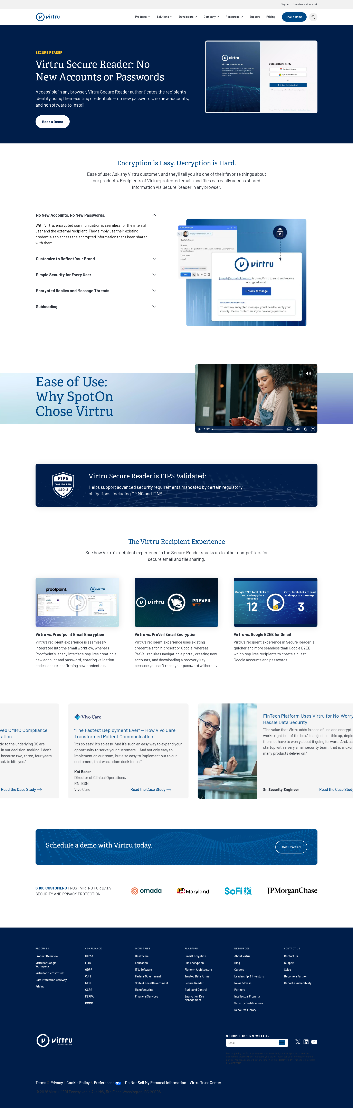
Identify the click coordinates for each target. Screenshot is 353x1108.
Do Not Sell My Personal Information (155, 1082)
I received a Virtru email (305, 4)
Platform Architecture (198, 969)
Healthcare (142, 956)
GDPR (88, 969)
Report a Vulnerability (298, 983)
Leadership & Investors (249, 976)
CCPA (88, 989)
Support (255, 16)
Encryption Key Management (194, 998)
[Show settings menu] (305, 429)
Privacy (56, 1082)
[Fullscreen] (313, 429)
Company (210, 16)
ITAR (88, 963)
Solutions (163, 16)
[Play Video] (199, 429)
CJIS (88, 976)
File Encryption (194, 963)
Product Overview (47, 956)
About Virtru (242, 956)
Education (141, 963)
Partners (239, 989)
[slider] (248, 429)
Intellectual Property (247, 996)
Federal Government (148, 976)
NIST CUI (90, 983)
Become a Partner (295, 976)
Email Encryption (195, 956)
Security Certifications (248, 1003)
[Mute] (298, 429)
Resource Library (245, 1010)
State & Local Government (151, 983)
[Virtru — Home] (48, 17)
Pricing (270, 16)
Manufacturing (144, 989)
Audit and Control (196, 989)
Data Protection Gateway (51, 980)
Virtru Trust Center (205, 1082)
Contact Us (291, 956)
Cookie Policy (78, 1082)
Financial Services (146, 996)
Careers (239, 969)
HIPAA (89, 956)
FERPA (89, 996)
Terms (41, 1082)
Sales (287, 969)
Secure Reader (194, 983)
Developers (186, 16)
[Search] (313, 17)
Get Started (291, 847)
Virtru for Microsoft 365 (50, 973)
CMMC (89, 1003)
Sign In (285, 4)
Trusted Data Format (197, 976)
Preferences (104, 1082)
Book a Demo (294, 17)
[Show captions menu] (290, 429)
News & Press (242, 983)
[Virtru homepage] (54, 1041)
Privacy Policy (285, 1059)
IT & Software (143, 969)
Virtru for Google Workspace (46, 964)
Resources (232, 16)
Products (141, 16)
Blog (237, 963)
